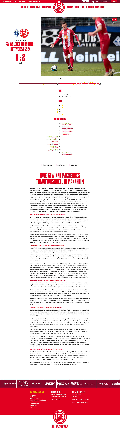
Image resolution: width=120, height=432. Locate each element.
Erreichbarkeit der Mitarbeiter (38, 400)
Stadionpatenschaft (34, 1)
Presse (31, 402)
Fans (82, 7)
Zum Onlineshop (55, 399)
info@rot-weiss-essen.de (82, 399)
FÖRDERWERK (46, 7)
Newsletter (33, 395)
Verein (77, 7)
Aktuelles (24, 7)
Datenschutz (33, 405)
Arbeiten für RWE (34, 398)
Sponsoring (99, 7)
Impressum (33, 407)
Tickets (16, 1)
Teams (35, 7)
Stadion (70, 7)
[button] (113, 19)
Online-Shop (22, 1)
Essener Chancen (34, 403)
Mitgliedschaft (7, 1)
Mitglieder (90, 7)
